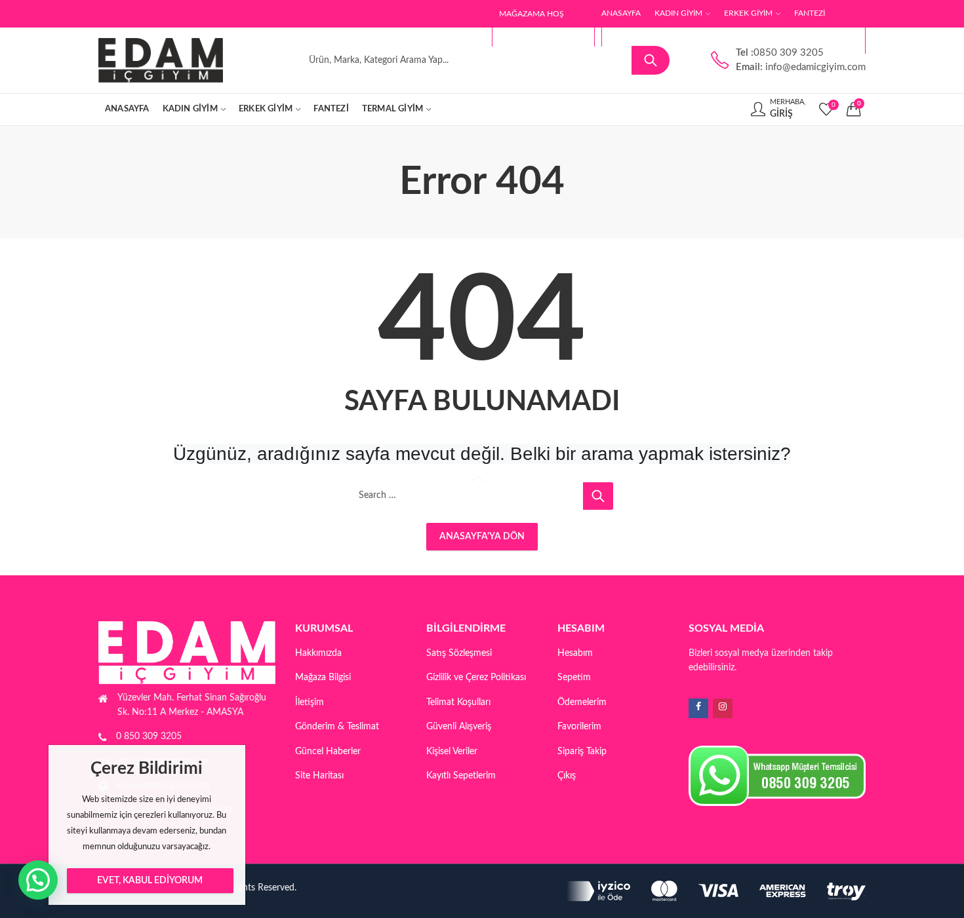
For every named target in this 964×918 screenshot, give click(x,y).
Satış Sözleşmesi (459, 653)
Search (651, 60)
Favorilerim (579, 726)
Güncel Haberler (328, 751)
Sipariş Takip (582, 751)
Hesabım (575, 653)
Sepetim (574, 677)
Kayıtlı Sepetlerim (461, 775)
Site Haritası (319, 775)
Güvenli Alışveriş (458, 726)
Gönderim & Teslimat (337, 726)
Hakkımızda (318, 653)
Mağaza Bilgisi (323, 677)
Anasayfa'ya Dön (482, 536)
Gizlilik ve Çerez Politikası (476, 677)
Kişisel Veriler (451, 751)
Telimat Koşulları (458, 702)
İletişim (309, 702)
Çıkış (566, 775)
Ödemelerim (582, 702)
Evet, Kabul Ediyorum (150, 880)
